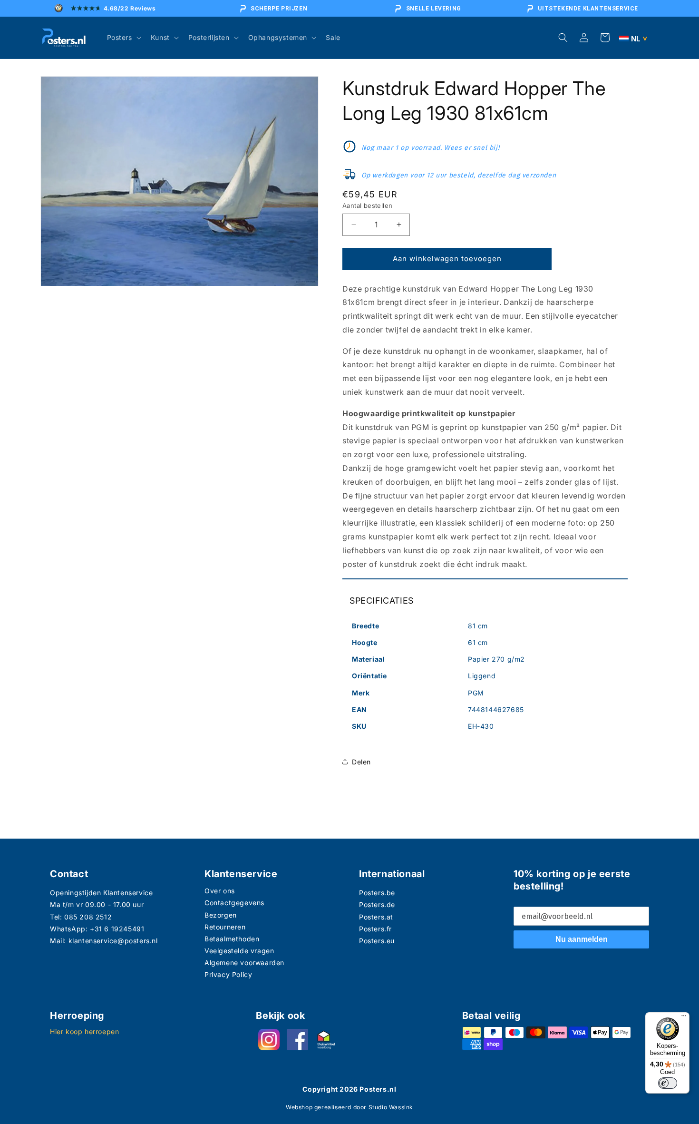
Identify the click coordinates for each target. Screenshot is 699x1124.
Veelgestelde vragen (239, 951)
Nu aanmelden (581, 939)
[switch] (667, 1083)
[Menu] (683, 1018)
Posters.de (377, 904)
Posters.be (377, 893)
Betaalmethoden (231, 939)
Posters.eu (377, 941)
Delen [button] (361, 762)
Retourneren (225, 927)
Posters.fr (375, 929)
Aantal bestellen (367, 205)
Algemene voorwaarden (244, 962)
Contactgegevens (234, 903)
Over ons (219, 891)
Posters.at (376, 917)
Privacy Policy (228, 974)
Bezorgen (220, 915)
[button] (123, 38)
